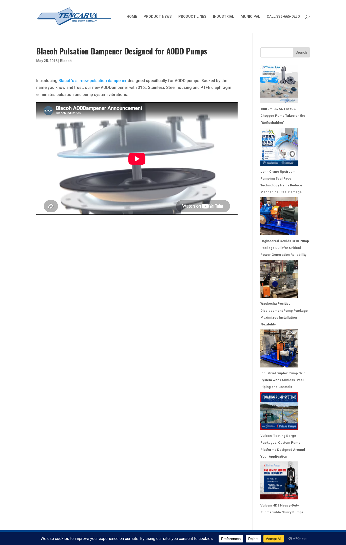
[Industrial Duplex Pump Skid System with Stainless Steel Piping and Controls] (279, 349)
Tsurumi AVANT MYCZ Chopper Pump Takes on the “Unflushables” (282, 115)
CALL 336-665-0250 (283, 16)
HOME (132, 16)
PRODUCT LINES (192, 16)
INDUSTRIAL (223, 16)
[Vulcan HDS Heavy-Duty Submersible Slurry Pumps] (279, 481)
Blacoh (66, 61)
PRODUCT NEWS (158, 16)
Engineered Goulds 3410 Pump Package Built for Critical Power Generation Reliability (284, 248)
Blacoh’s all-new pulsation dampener (93, 80)
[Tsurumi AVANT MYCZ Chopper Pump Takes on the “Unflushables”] (279, 85)
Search (301, 52)
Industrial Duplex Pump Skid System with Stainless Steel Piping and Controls (282, 380)
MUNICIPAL (250, 16)
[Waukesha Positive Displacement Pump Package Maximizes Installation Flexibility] (279, 280)
